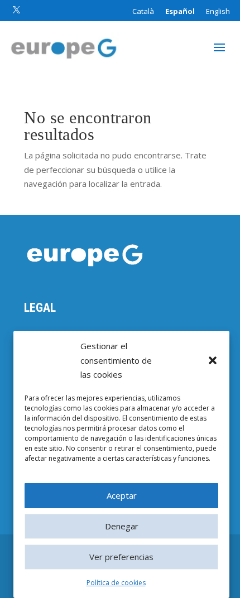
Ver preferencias (121, 556)
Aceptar (122, 495)
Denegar (121, 526)
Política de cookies (116, 582)
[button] (212, 360)
